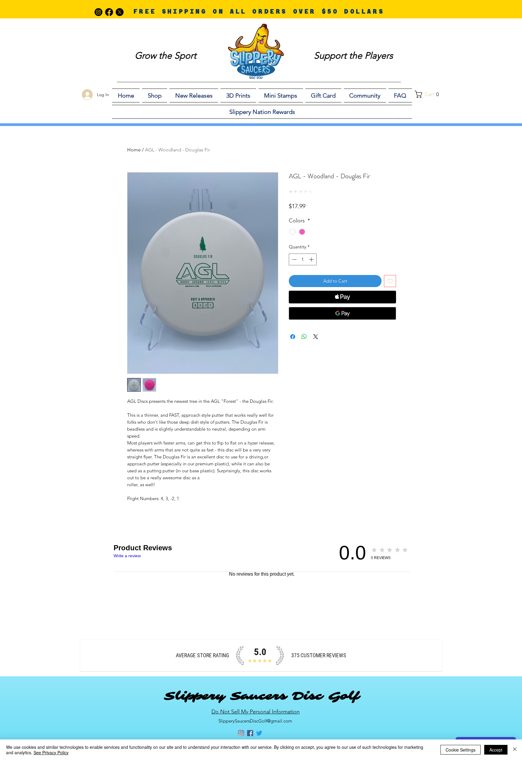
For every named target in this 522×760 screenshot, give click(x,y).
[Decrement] (294, 259)
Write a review (127, 555)
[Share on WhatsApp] (304, 336)
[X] (120, 12)
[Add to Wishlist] (390, 281)
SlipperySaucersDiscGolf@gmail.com (255, 721)
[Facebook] (109, 12)
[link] (430, 94)
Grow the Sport (165, 55)
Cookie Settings (460, 750)
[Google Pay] (342, 313)
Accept (495, 750)
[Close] (514, 749)
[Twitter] (259, 733)
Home (134, 150)
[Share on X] (315, 336)
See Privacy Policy (51, 752)
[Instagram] (98, 12)
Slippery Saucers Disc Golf (261, 696)
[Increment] (312, 259)
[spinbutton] (303, 259)
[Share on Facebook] (292, 336)
